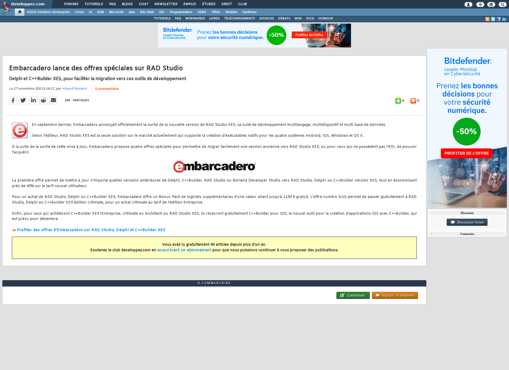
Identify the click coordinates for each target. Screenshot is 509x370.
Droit (226, 4)
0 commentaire (107, 89)
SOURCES (266, 18)
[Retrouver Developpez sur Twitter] (493, 19)
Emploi (189, 4)
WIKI (298, 18)
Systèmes (250, 12)
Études (208, 4)
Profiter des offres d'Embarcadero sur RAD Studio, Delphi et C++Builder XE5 (91, 230)
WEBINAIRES (195, 18)
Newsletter (165, 4)
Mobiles (231, 12)
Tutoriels (93, 4)
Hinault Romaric (74, 89)
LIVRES (214, 18)
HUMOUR (325, 18)
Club (242, 4)
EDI (162, 12)
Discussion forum (469, 222)
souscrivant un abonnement (184, 250)
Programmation (181, 12)
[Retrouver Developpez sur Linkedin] (504, 19)
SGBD (202, 12)
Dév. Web (147, 12)
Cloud (79, 12)
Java (132, 12)
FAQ (112, 4)
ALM (100, 12)
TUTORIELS (162, 18)
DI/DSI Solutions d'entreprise (48, 12)
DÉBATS (284, 18)
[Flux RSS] (487, 19)
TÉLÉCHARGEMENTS (239, 18)
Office (216, 12)
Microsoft (116, 12)
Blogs (127, 4)
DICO (310, 18)
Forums (70, 4)
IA (90, 12)
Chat (143, 4)
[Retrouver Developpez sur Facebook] (499, 19)
